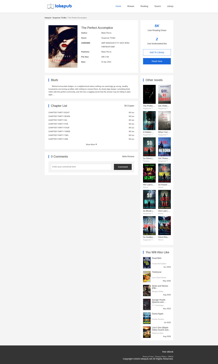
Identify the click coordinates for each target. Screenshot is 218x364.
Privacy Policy (160, 357)
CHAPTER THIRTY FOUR (58, 128)
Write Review (128, 156)
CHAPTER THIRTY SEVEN (59, 116)
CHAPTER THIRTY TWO (58, 135)
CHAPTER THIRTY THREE (59, 131)
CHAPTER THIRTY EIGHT (59, 112)
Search (157, 6)
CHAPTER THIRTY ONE (58, 139)
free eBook (167, 351)
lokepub (48, 18)
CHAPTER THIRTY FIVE (58, 124)
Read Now (157, 61)
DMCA (170, 357)
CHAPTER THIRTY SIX (57, 120)
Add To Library (157, 52)
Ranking (144, 6)
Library (170, 6)
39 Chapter (129, 106)
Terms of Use (148, 357)
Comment (123, 167)
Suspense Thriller (59, 18)
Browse (130, 6)
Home (118, 6)
